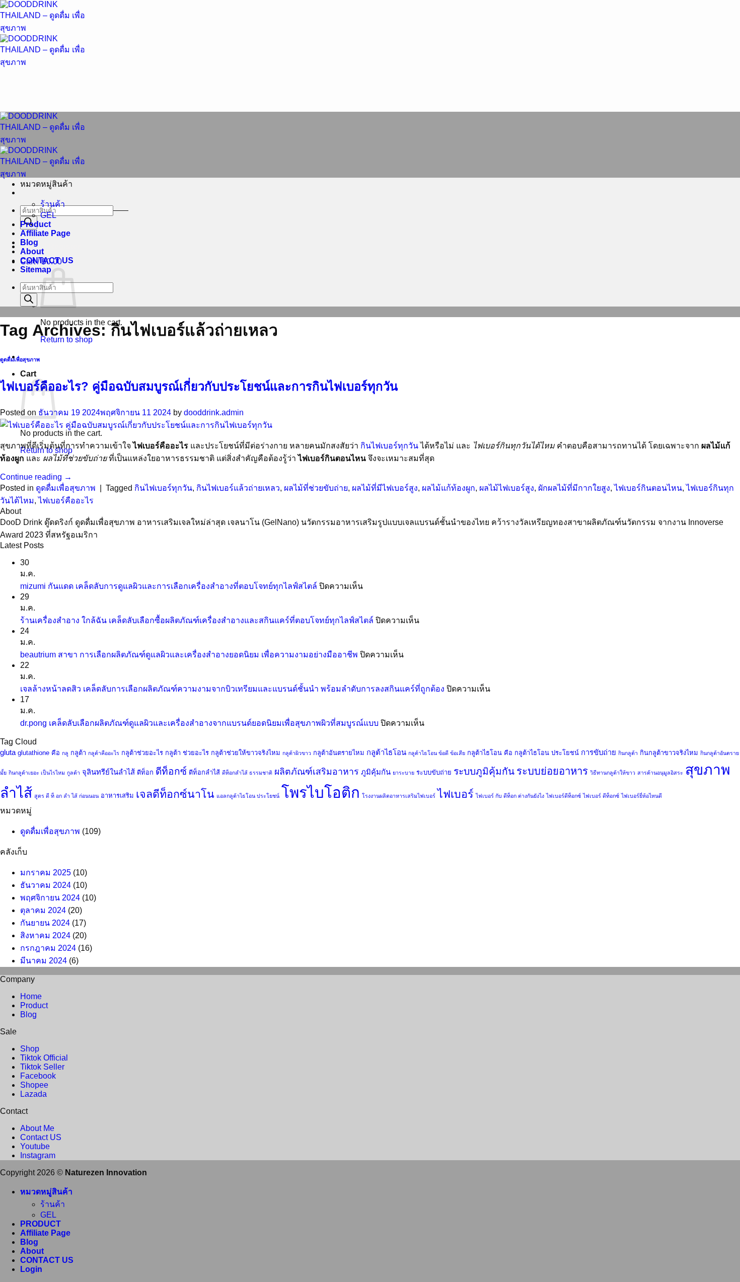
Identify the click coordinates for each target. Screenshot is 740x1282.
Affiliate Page (45, 233)
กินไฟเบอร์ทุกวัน (389, 445)
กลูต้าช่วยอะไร (142, 753)
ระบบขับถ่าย (434, 772)
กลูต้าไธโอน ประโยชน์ (546, 753)
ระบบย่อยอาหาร (552, 771)
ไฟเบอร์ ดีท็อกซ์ (601, 796)
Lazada (33, 1094)
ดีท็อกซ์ (171, 771)
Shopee (34, 1085)
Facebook (38, 1076)
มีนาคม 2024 (43, 960)
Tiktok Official (44, 1057)
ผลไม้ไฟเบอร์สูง (506, 488)
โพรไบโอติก (320, 792)
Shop (29, 1048)
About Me (37, 1128)
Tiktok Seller (42, 1067)
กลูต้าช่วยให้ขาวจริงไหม (245, 753)
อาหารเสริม (117, 795)
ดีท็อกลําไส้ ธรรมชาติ (247, 773)
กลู (65, 753)
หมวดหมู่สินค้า (46, 1191)
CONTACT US (46, 260)
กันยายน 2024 (45, 923)
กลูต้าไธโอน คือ (489, 753)
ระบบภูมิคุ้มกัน (484, 771)
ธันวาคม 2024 (45, 885)
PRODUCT (40, 1224)
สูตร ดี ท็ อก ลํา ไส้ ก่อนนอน (66, 796)
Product (35, 224)
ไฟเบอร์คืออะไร (66, 500)
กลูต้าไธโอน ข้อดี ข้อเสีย (436, 753)
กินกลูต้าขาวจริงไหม (669, 753)
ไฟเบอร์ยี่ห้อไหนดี (641, 796)
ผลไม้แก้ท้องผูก (448, 488)
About (32, 251)
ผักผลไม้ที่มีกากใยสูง (574, 488)
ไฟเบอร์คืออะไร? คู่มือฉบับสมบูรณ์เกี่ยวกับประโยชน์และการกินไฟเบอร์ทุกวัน (199, 386)
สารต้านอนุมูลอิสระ (660, 773)
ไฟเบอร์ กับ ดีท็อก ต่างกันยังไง (510, 796)
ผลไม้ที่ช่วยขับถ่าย (316, 488)
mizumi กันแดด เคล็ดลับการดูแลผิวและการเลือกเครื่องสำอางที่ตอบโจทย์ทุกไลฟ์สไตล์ (168, 586)
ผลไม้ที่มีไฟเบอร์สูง (385, 488)
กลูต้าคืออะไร (103, 753)
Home (31, 996)
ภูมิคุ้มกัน (376, 772)
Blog (29, 242)
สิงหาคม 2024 (45, 935)
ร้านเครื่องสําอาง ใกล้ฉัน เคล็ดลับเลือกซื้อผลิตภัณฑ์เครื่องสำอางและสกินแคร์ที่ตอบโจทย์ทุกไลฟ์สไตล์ (197, 620)
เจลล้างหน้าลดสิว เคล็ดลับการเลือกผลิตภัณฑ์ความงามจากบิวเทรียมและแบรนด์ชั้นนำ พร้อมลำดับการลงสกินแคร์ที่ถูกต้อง (232, 689)
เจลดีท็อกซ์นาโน (175, 794)
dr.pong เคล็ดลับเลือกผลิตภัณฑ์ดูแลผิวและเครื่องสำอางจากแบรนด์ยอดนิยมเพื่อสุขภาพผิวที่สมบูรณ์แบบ (199, 723)
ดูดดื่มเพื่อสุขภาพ (20, 359)
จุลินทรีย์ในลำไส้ (108, 772)
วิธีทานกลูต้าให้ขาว (612, 773)
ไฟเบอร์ (455, 794)
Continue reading (36, 477)
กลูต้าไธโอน (386, 752)
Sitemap (35, 269)
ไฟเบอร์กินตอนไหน (648, 488)
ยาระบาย (403, 773)
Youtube (35, 1146)
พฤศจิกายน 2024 (50, 897)
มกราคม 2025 (45, 872)
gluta (8, 752)
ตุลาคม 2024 (43, 910)
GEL (48, 215)
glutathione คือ (39, 753)
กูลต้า (73, 773)
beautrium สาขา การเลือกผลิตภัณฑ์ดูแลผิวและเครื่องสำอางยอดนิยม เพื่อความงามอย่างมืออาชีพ (189, 654)
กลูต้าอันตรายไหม (338, 753)
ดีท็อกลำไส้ (204, 772)
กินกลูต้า (628, 753)
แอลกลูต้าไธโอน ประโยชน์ (247, 796)
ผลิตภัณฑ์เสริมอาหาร (316, 772)
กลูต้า (78, 753)
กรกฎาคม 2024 (48, 948)
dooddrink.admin (214, 412)
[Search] (28, 300)
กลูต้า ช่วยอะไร (187, 753)
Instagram (37, 1155)
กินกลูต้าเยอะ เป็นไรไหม (37, 773)
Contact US (40, 1137)
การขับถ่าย (598, 752)
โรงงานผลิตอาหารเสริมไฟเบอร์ (398, 796)
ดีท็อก (145, 772)
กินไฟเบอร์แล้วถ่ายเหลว (238, 488)
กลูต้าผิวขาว (296, 753)
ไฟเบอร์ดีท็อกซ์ (563, 796)
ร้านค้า (52, 204)
